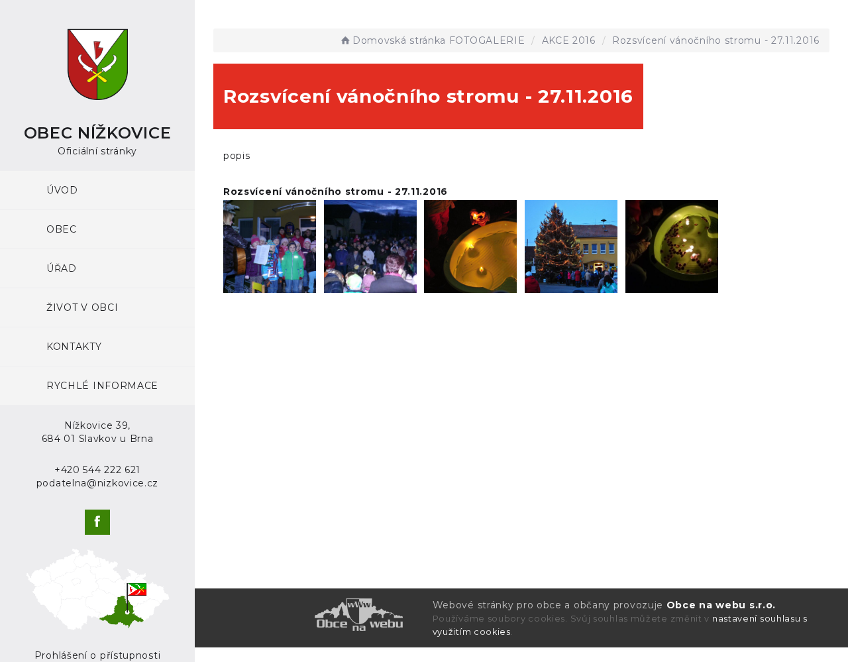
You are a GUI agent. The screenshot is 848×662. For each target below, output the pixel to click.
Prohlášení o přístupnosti (97, 655)
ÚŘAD (61, 268)
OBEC (61, 229)
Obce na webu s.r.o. (721, 605)
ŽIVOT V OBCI (82, 307)
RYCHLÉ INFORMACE (102, 386)
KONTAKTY (74, 347)
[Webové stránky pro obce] (304, 614)
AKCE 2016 (569, 40)
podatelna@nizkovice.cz (97, 483)
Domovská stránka (399, 40)
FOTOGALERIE (487, 40)
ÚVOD (62, 190)
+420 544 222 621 (97, 470)
